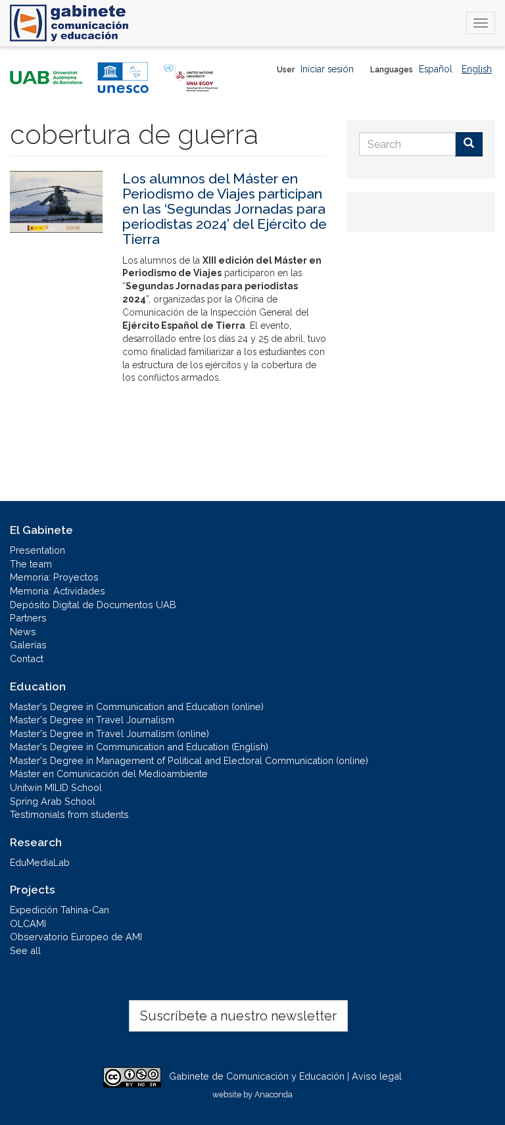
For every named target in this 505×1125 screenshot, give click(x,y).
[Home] (69, 23)
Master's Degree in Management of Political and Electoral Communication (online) (189, 760)
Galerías (28, 644)
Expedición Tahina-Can (59, 909)
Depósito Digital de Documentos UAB (93, 604)
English (477, 69)
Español (435, 69)
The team (31, 563)
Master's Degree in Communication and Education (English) (139, 746)
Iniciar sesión (327, 69)
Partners (28, 617)
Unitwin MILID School (56, 787)
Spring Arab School (52, 801)
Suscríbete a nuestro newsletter (238, 1016)
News (23, 631)
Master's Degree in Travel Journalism (92, 719)
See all (25, 950)
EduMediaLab (40, 862)
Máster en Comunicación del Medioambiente (109, 773)
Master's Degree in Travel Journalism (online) (109, 733)
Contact (26, 658)
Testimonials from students (69, 814)
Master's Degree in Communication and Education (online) (137, 706)
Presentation (37, 550)
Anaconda (273, 1094)
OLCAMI (28, 923)
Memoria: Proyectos (54, 577)
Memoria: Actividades (57, 590)
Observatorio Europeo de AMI (76, 936)
